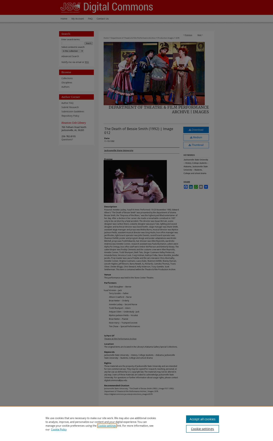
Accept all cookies (202, 419)
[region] (136, 423)
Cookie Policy (59, 429)
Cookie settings (107, 425)
